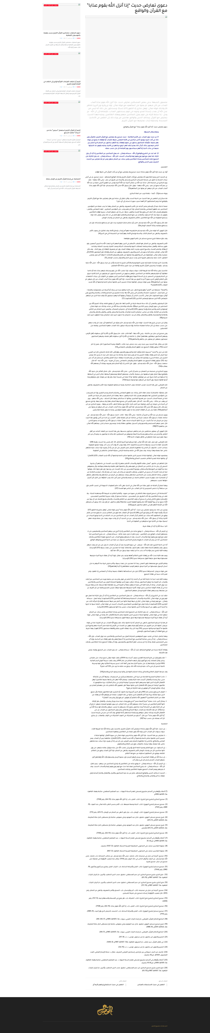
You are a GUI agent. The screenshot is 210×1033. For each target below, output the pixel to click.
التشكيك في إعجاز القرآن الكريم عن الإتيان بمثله (63, 179)
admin (78, 38)
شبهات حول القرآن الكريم (51, 5)
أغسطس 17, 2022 (68, 38)
